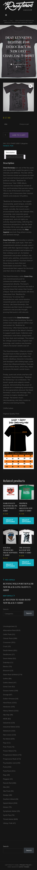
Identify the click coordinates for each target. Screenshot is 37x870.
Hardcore (6, 146)
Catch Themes (24, 867)
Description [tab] (10, 152)
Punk (11, 20)
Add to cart (18, 135)
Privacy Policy (25, 865)
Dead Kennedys (9, 168)
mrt (19, 66)
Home (5, 20)
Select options (10, 521)
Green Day (28, 276)
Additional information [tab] (15, 157)
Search (5, 609)
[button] (30, 86)
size (5, 124)
